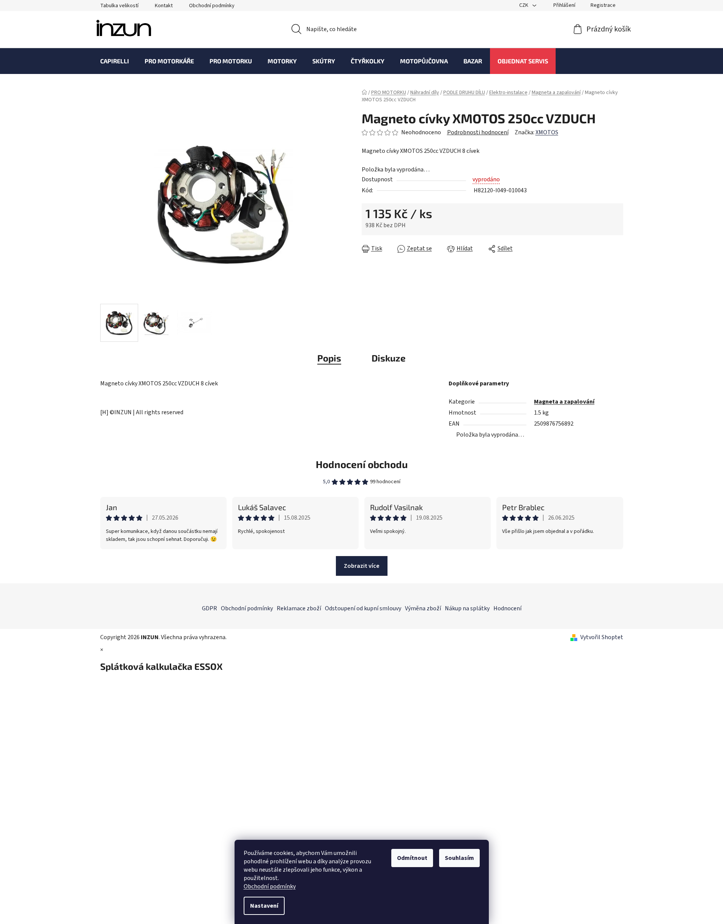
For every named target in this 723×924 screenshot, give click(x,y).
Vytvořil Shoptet (601, 637)
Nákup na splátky (467, 608)
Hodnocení (507, 608)
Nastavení (264, 906)
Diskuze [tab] (389, 357)
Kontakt (164, 5)
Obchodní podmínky (270, 886)
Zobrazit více (362, 566)
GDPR (209, 608)
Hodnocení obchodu (362, 464)
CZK (524, 5)
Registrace (603, 5)
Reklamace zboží (299, 608)
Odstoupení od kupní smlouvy (363, 608)
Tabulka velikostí (119, 5)
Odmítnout (412, 858)
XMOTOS (547, 132)
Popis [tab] (329, 357)
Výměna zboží (423, 608)
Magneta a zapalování (564, 402)
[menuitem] (115, 61)
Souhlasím (459, 858)
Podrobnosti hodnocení (478, 132)
